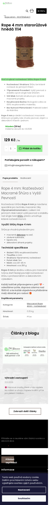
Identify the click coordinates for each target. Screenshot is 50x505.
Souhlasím (24, 498)
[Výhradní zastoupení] (25, 351)
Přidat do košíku (32, 148)
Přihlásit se (10, 460)
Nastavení (24, 489)
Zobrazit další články (25, 411)
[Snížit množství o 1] (6, 148)
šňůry (20, 216)
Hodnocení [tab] (25, 178)
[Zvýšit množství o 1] (15, 148)
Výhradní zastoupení (16, 377)
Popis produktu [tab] (10, 178)
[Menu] (41, 11)
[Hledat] (27, 11)
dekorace (21, 235)
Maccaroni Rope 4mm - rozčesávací (36, 304)
